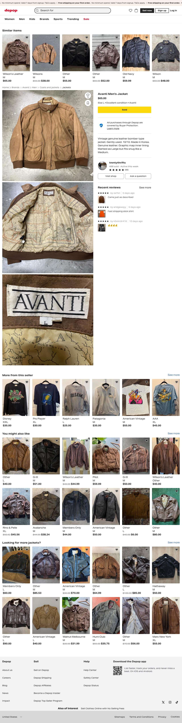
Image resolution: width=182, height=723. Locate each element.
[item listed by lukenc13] (76, 506)
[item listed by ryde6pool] (136, 565)
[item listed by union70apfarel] (46, 506)
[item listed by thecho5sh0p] (106, 456)
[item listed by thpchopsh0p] (76, 615)
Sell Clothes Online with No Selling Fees (102, 708)
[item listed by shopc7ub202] (46, 456)
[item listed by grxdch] (76, 565)
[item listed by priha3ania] (166, 615)
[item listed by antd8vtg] (16, 456)
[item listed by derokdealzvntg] (16, 615)
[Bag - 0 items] (136, 11)
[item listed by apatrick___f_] (106, 506)
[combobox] (72, 10)
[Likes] (130, 11)
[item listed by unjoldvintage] (16, 506)
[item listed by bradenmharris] (136, 506)
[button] (130, 170)
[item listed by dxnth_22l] (166, 456)
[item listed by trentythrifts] (16, 397)
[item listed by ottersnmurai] (106, 565)
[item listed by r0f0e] (166, 565)
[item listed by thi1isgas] (76, 456)
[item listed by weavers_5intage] (106, 615)
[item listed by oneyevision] (136, 456)
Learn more (113, 128)
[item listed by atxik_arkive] (46, 565)
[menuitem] (9, 19)
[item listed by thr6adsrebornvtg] (136, 615)
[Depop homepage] (11, 10)
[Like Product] (27, 38)
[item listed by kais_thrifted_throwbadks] (166, 506)
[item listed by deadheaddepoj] (16, 565)
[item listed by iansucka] (46, 615)
